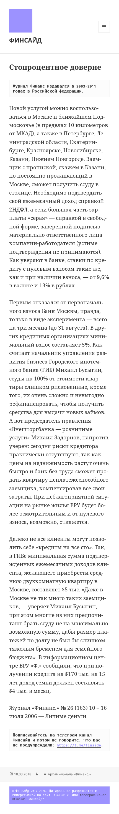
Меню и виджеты (104, 32)
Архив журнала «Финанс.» (69, 774)
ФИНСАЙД (25, 40)
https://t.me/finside (79, 745)
